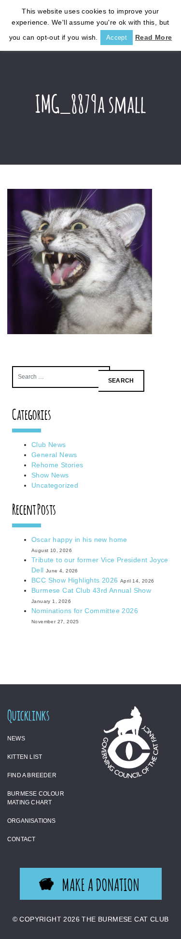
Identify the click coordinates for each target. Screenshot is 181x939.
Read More (153, 37)
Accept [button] (116, 37)
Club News (48, 444)
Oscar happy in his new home (79, 539)
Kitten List (24, 757)
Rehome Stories (57, 465)
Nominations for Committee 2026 (84, 611)
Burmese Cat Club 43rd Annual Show (91, 590)
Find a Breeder (31, 775)
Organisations (31, 820)
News (16, 738)
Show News (50, 475)
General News (54, 455)
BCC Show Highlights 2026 (74, 580)
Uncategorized (54, 485)
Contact (21, 839)
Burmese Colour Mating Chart (35, 798)
